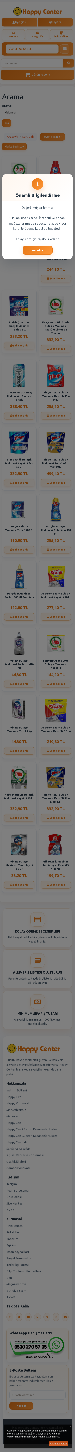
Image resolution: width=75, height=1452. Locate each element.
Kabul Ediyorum (58, 1443)
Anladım (37, 250)
